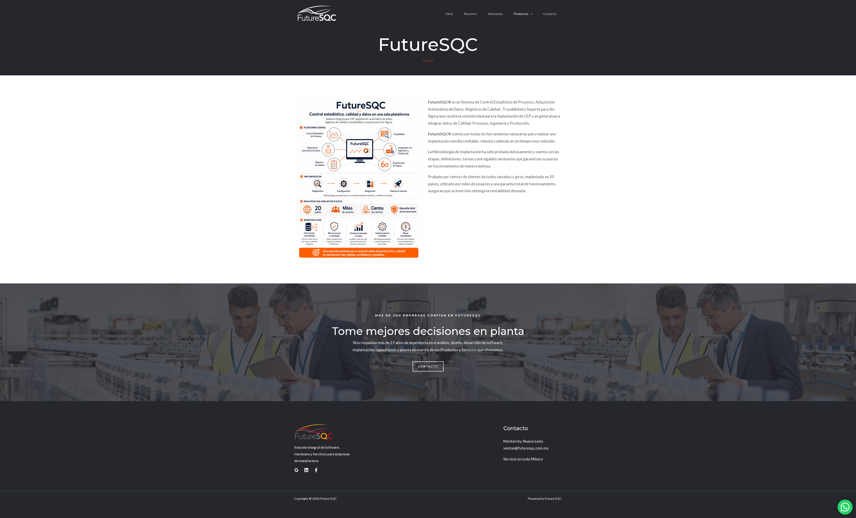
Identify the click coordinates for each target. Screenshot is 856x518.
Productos (521, 14)
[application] (530, 13)
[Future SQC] (316, 13)
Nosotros (470, 14)
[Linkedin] (306, 470)
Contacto (549, 14)
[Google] (296, 470)
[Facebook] (316, 470)
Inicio (449, 14)
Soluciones (495, 14)
